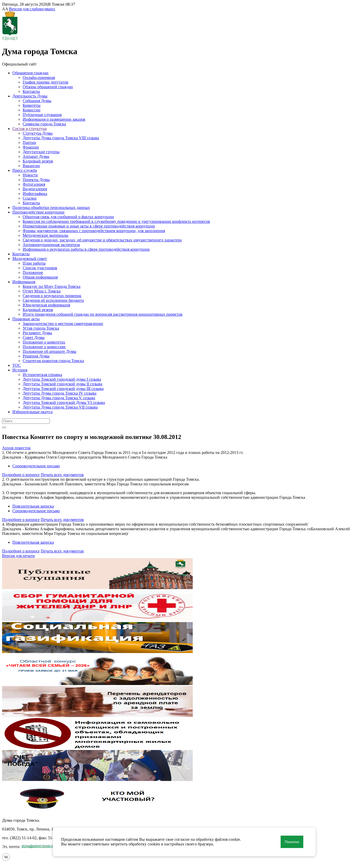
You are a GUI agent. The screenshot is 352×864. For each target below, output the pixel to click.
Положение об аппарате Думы (49, 351)
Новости (30, 175)
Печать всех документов (62, 474)
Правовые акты (26, 319)
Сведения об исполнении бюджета (53, 300)
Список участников (40, 268)
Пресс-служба (24, 170)
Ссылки (30, 198)
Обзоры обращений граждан (48, 87)
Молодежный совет (29, 258)
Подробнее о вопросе (21, 474)
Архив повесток (16, 448)
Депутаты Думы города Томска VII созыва (60, 407)
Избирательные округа (32, 412)
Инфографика (35, 193)
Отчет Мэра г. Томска (42, 291)
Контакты (31, 91)
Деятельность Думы (29, 96)
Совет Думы (34, 337)
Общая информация (40, 277)
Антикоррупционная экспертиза (51, 244)
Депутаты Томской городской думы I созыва (62, 379)
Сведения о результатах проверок (52, 296)
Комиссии (31, 110)
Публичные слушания (42, 114)
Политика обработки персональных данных (51, 207)
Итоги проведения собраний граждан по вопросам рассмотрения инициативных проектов (102, 314)
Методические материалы (45, 235)
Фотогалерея (34, 184)
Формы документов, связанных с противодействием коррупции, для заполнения (94, 231)
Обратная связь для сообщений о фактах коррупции (68, 217)
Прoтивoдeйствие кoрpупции (38, 212)
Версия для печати (18, 555)
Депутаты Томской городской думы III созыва (63, 388)
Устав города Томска (41, 328)
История (19, 370)
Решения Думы (36, 356)
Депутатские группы (41, 152)
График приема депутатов (45, 82)
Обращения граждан (30, 73)
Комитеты (31, 105)
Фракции (31, 147)
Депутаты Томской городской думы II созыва (62, 384)
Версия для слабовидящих (32, 9)
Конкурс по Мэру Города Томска (51, 286)
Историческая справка (42, 374)
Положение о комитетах (44, 342)
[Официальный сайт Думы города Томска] (10, 39)
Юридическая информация (46, 305)
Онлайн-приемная (39, 77)
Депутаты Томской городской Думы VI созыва (64, 402)
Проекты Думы (36, 179)
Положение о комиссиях (44, 347)
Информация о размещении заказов (54, 119)
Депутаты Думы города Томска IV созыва (59, 393)
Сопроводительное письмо (36, 466)
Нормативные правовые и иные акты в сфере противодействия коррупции (89, 226)
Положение (33, 272)
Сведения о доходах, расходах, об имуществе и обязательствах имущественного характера (102, 240)
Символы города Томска (44, 124)
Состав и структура (29, 128)
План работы (34, 263)
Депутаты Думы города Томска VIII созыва (61, 138)
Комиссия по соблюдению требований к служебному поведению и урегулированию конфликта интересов (116, 221)
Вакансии (31, 166)
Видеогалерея (35, 189)
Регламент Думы (37, 333)
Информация (23, 282)
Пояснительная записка (33, 506)
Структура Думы (38, 133)
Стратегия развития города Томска (53, 360)
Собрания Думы (37, 101)
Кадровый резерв (38, 161)
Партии (29, 142)
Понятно (292, 842)
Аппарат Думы (36, 156)
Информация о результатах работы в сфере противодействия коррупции (86, 249)
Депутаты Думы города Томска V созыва (59, 398)
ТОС (16, 365)
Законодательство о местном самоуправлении (63, 323)
